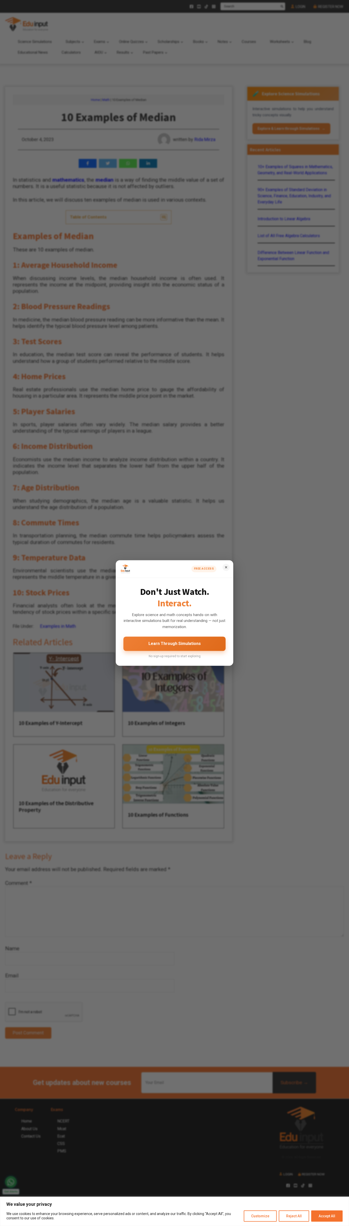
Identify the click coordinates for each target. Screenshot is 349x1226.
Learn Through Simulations (174, 643)
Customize (260, 1216)
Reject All (294, 1216)
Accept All (327, 1216)
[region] (174, 1211)
